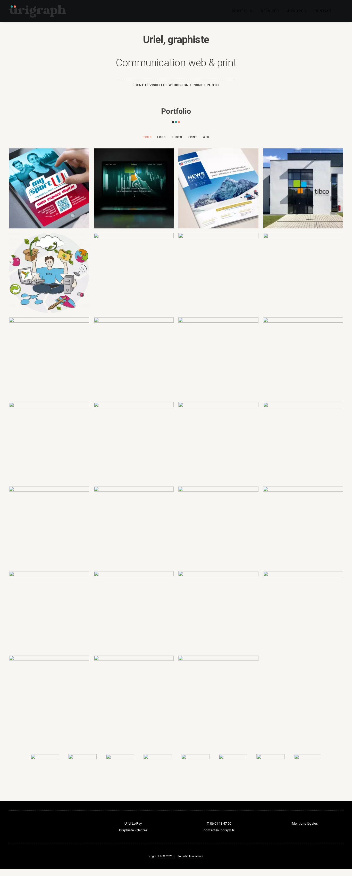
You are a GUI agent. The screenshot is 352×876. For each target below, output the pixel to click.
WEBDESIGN (179, 85)
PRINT (197, 85)
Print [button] (192, 137)
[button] (340, 11)
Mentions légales (305, 823)
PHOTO (213, 85)
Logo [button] (161, 137)
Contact (323, 11)
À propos (296, 11)
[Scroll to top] (342, 856)
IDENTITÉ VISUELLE (149, 85)
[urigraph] (37, 11)
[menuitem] (242, 11)
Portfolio (242, 11)
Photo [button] (176, 137)
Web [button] (206, 137)
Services (270, 11)
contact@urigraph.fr (219, 830)
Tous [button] (147, 137)
